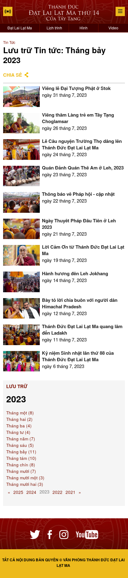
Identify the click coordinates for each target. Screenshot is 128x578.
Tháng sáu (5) (20, 445)
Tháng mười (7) (21, 471)
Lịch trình (54, 27)
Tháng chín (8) (20, 465)
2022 (57, 492)
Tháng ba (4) (19, 426)
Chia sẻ (12, 74)
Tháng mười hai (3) (24, 484)
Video (113, 27)
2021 (70, 492)
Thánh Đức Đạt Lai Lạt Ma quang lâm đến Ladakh (82, 329)
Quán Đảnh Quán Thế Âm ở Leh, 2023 (83, 167)
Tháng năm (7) (20, 439)
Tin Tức (9, 42)
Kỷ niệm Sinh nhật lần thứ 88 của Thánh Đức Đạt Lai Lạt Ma (78, 356)
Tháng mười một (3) (25, 478)
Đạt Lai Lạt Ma (19, 27)
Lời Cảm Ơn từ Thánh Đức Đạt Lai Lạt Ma (83, 250)
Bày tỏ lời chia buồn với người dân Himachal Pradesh (79, 303)
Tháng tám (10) (21, 458)
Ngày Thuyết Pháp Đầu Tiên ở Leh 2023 (79, 223)
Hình (84, 27)
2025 (18, 492)
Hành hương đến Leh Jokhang (75, 273)
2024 (31, 492)
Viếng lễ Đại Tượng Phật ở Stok (76, 88)
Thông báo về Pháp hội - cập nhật (78, 194)
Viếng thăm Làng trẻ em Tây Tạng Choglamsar (78, 118)
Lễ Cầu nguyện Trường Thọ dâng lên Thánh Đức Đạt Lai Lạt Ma (82, 144)
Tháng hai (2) (19, 419)
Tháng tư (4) (18, 432)
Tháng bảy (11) (21, 452)
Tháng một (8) (20, 413)
